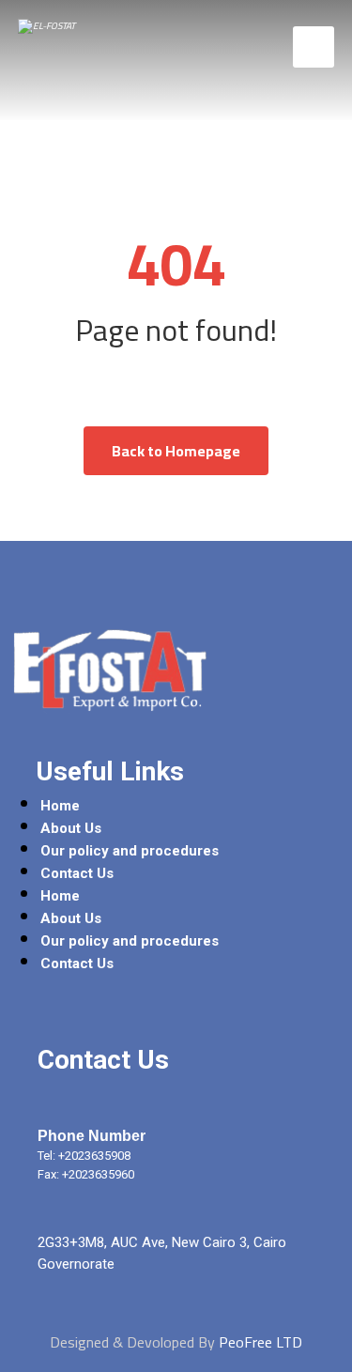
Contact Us (77, 873)
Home (60, 805)
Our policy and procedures (129, 850)
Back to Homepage (176, 451)
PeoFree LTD (260, 1342)
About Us (70, 828)
